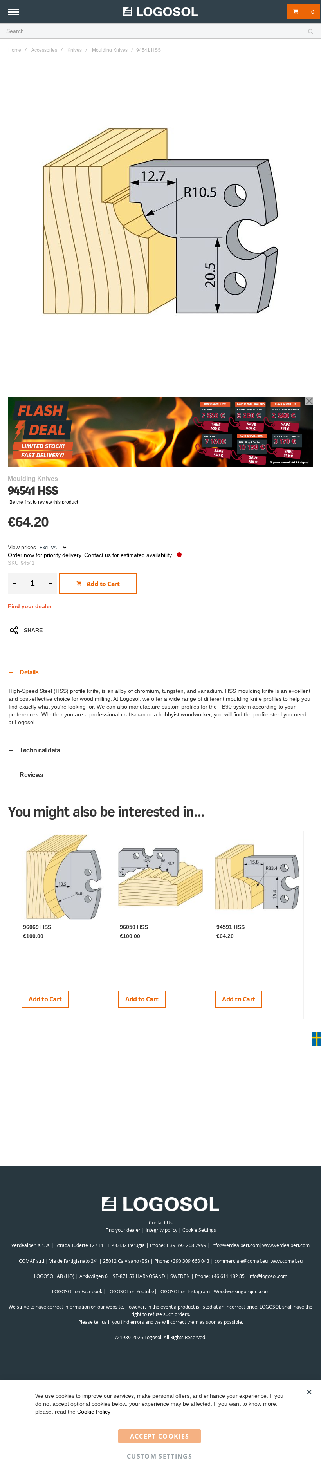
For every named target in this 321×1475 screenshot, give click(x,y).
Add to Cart (45, 999)
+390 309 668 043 (189, 1261)
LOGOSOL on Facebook (77, 1291)
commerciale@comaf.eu (241, 1261)
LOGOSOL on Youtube (130, 1291)
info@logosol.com (268, 1276)
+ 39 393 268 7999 (186, 1245)
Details (29, 672)
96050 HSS (134, 927)
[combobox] (160, 31)
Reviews (31, 775)
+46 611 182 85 (228, 1276)
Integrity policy (161, 1230)
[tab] (160, 672)
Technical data (40, 750)
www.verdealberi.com (286, 1245)
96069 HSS (37, 927)
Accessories (44, 50)
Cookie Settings (199, 1230)
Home (14, 50)
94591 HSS (230, 927)
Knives (74, 50)
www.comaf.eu (287, 1261)
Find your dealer (30, 606)
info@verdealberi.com (235, 1245)
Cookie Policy (93, 1411)
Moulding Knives (110, 50)
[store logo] (160, 11)
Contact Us (161, 1222)
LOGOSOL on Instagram (184, 1291)
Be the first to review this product (43, 502)
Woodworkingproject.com (241, 1291)
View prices (22, 547)
